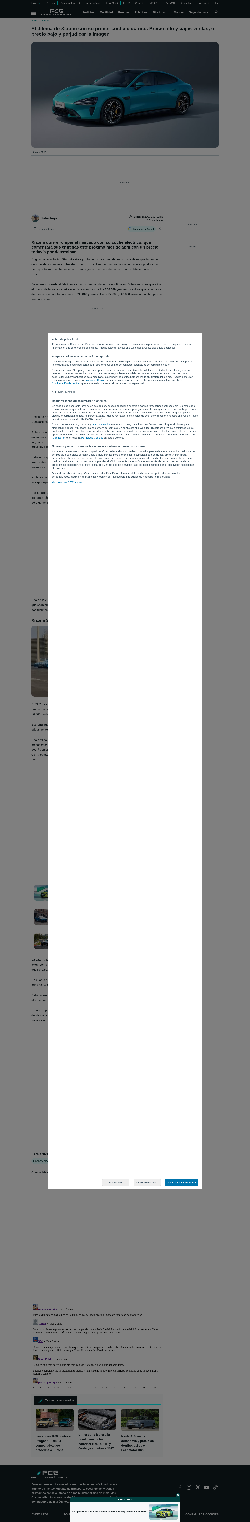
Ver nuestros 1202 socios (67, 482)
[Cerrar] (178, 1495)
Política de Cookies (95, 380)
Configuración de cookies (66, 383)
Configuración (147, 1182)
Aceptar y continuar (181, 1182)
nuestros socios (101, 424)
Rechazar (116, 1182)
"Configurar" (58, 437)
